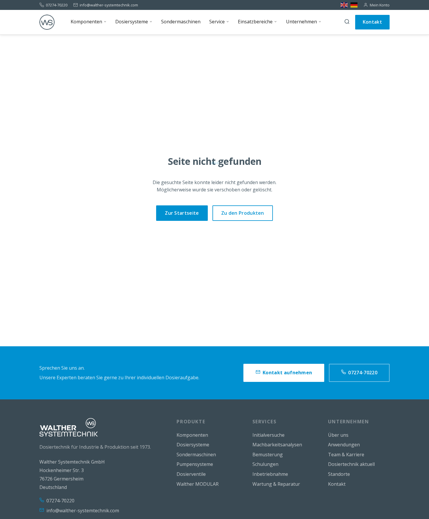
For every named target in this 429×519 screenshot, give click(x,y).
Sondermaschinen (196, 454)
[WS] (47, 22)
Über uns (338, 435)
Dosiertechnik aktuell (351, 464)
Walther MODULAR (198, 484)
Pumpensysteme (195, 464)
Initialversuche (268, 435)
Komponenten (192, 435)
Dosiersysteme (193, 444)
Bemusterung (267, 454)
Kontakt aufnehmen (287, 372)
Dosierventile (191, 474)
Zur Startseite (182, 213)
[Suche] (347, 22)
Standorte (339, 474)
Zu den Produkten (242, 213)
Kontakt (372, 22)
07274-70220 (56, 5)
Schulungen (265, 464)
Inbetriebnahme (270, 474)
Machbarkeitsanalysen (277, 444)
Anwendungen (344, 444)
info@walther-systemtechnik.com (109, 5)
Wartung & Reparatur (276, 484)
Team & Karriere (346, 454)
